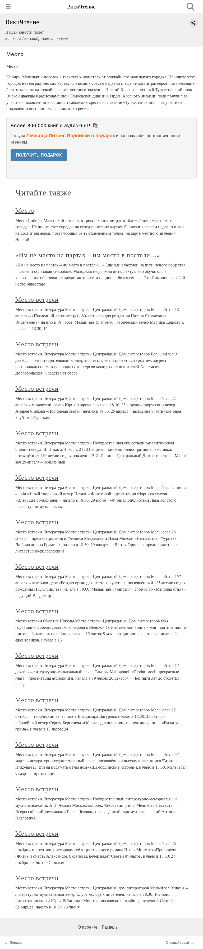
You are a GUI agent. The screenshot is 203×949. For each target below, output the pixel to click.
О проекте (88, 927)
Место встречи (36, 299)
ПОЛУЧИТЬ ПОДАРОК (39, 155)
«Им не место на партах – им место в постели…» (87, 255)
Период (16, 942)
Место (24, 210)
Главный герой (177, 942)
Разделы (110, 927)
